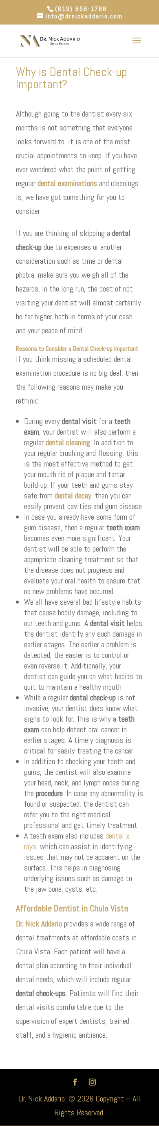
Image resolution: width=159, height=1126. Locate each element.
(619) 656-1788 (81, 8)
